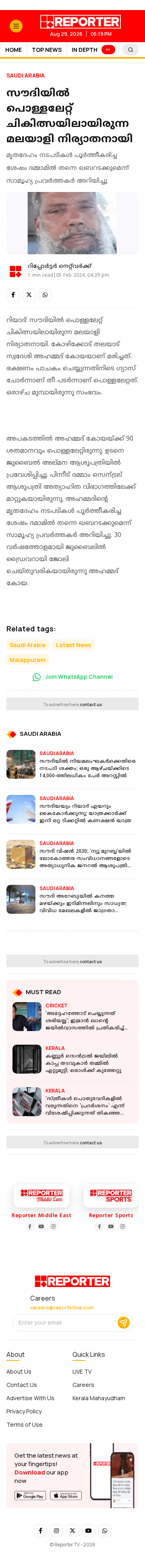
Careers (83, 1385)
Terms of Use (24, 1424)
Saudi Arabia (25, 75)
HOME (13, 49)
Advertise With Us (30, 1398)
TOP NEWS (47, 49)
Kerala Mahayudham (98, 1398)
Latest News (73, 645)
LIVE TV (81, 1371)
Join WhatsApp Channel (78, 676)
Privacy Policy (23, 1411)
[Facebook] (28, 1226)
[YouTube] (40, 1226)
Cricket (57, 1005)
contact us (91, 704)
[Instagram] (51, 1226)
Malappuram (28, 660)
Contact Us (21, 1385)
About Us (18, 1371)
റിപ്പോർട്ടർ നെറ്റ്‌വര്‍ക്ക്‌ (59, 266)
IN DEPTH (84, 49)
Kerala (55, 1048)
